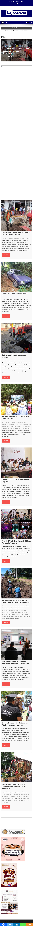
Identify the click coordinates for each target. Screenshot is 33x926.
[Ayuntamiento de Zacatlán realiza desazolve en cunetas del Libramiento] (16, 583)
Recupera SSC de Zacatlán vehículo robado (16, 30)
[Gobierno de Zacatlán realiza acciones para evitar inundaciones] (16, 215)
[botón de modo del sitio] (27, 22)
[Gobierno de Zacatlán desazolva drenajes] (16, 338)
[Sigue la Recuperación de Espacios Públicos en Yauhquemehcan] (16, 706)
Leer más (6, 254)
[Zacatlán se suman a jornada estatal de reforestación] (16, 399)
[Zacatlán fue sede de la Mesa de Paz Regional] (16, 462)
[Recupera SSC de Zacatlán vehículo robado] (16, 277)
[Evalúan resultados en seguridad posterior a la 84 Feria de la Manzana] (16, 644)
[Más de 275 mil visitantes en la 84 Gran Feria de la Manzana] (16, 524)
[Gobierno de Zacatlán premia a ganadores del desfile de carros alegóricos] (16, 767)
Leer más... (10, 56)
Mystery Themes (26, 921)
